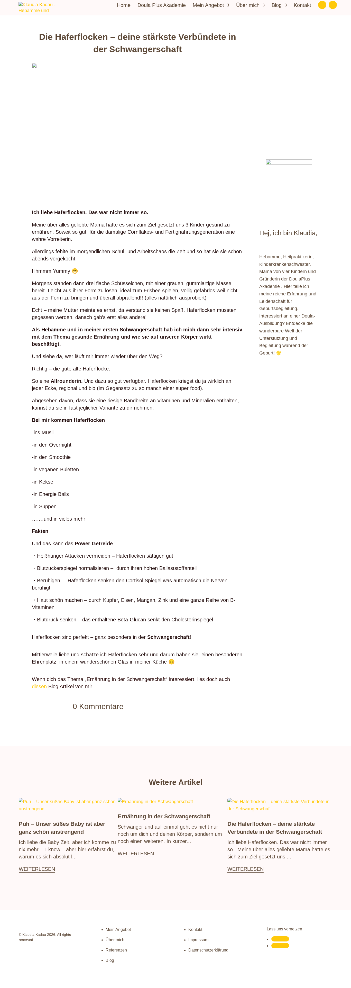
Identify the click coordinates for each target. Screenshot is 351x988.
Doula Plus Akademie (161, 5)
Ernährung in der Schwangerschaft (164, 816)
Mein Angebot (208, 5)
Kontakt (302, 5)
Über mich (248, 5)
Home (124, 5)
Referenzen (116, 950)
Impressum (198, 940)
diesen (39, 686)
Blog (277, 5)
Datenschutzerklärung (208, 950)
